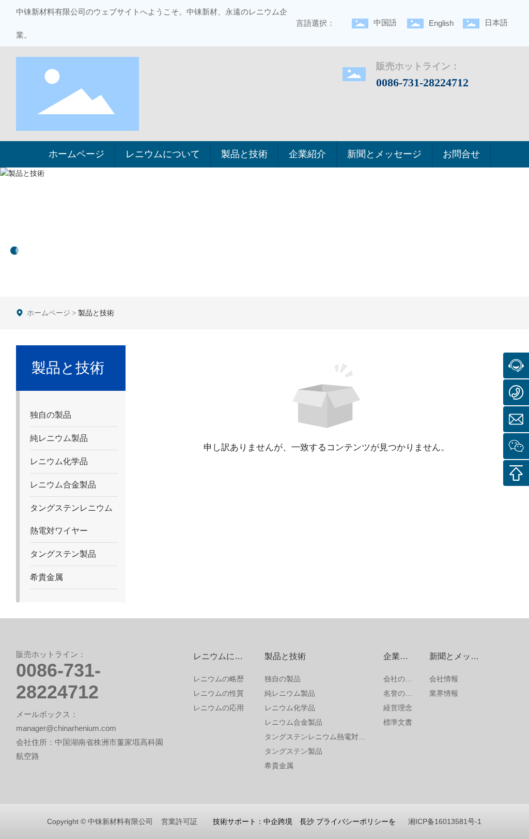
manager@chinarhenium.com (66, 728)
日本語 (496, 22)
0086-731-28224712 (422, 82)
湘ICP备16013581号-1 (444, 821)
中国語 (385, 22)
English (441, 23)
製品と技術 (52, 220)
